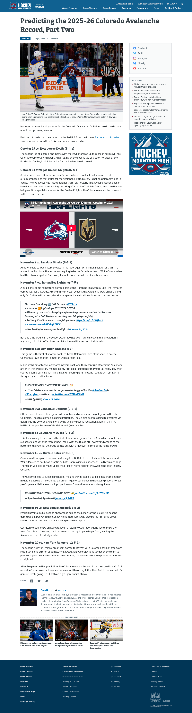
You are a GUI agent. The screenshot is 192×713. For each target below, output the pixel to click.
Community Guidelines (160, 666)
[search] (181, 3)
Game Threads (90, 8)
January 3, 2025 (64, 498)
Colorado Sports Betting (150, 4)
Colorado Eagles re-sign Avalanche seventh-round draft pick (149, 117)
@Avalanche (99, 390)
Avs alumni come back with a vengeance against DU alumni (69, 644)
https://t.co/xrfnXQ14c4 (89, 320)
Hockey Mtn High (27, 692)
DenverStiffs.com (70, 686)
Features (126, 8)
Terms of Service (158, 686)
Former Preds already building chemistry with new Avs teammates (104, 645)
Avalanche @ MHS (124, 4)
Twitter (141, 53)
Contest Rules (156, 676)
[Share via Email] (46, 581)
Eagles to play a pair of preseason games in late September (149, 104)
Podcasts (141, 8)
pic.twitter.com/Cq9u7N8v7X (91, 493)
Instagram (143, 58)
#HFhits (72, 304)
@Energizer (32, 394)
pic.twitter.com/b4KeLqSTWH (42, 324)
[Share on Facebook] (32, 581)
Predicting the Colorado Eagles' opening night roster (147, 124)
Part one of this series (107, 137)
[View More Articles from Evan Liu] (28, 597)
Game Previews (69, 8)
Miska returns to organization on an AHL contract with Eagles (35, 644)
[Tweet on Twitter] (39, 581)
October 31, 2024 (78, 329)
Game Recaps (109, 8)
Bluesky (141, 63)
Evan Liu (54, 39)
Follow (171, 4)
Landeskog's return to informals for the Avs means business (151, 111)
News (156, 8)
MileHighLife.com (70, 696)
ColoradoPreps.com (71, 691)
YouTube (142, 68)
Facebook (142, 48)
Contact (154, 672)
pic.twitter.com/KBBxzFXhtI (67, 394)
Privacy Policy (157, 682)
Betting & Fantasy (174, 8)
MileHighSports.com (71, 681)
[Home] (26, 6)
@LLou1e (62, 590)
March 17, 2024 (51, 399)
